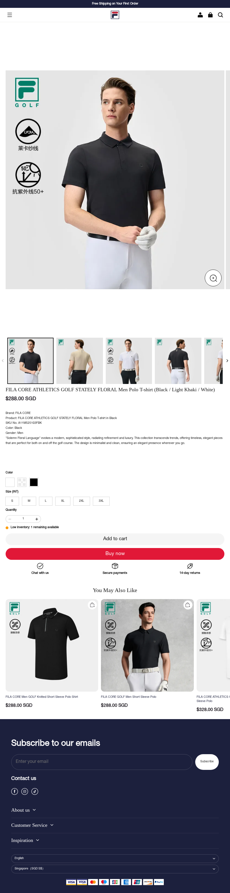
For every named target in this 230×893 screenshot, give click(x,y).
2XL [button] (81, 501)
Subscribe (207, 761)
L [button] (46, 501)
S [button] (12, 501)
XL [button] (63, 501)
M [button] (29, 501)
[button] (9, 15)
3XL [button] (101, 501)
